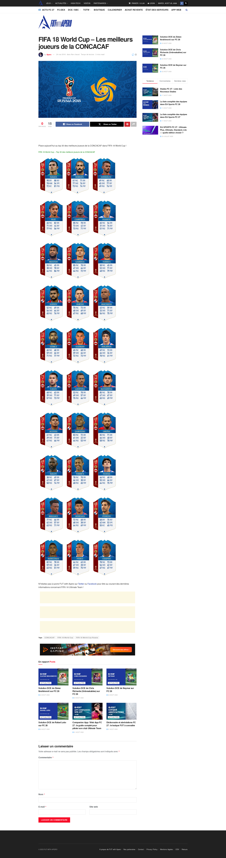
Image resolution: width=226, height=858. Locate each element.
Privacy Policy (151, 849)
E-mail (42, 806)
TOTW (86, 9)
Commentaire (46, 757)
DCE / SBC (73, 9)
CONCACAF (50, 637)
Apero (49, 54)
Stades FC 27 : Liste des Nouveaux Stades (171, 90)
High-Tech (75, 3)
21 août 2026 (79, 732)
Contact (141, 849)
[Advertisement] (87, 137)
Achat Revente (134, 9)
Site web (93, 806)
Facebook (92, 583)
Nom (41, 794)
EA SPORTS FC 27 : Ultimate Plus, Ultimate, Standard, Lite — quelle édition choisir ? (173, 130)
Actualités (60, 3)
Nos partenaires (129, 849)
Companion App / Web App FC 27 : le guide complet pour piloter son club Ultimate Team (87, 725)
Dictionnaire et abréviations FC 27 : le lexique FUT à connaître (121, 724)
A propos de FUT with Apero (110, 849)
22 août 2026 (113, 695)
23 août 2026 (45, 695)
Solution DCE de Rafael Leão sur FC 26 (52, 724)
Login (152, 3)
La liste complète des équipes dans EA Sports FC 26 (173, 103)
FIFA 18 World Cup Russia (87, 637)
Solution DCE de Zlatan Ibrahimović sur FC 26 (49, 689)
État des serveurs (157, 9)
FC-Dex (61, 9)
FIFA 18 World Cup (65, 637)
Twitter (81, 583)
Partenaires (100, 3)
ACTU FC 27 (48, 9)
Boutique (99, 9)
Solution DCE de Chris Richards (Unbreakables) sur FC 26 (86, 691)
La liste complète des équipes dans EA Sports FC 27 (173, 115)
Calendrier (115, 9)
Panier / (138, 3)
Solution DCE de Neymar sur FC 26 (120, 689)
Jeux (48, 3)
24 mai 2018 (61, 54)
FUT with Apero (40, 3)
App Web (176, 9)
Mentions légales (166, 849)
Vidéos (87, 3)
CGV (177, 849)
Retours (185, 849)
